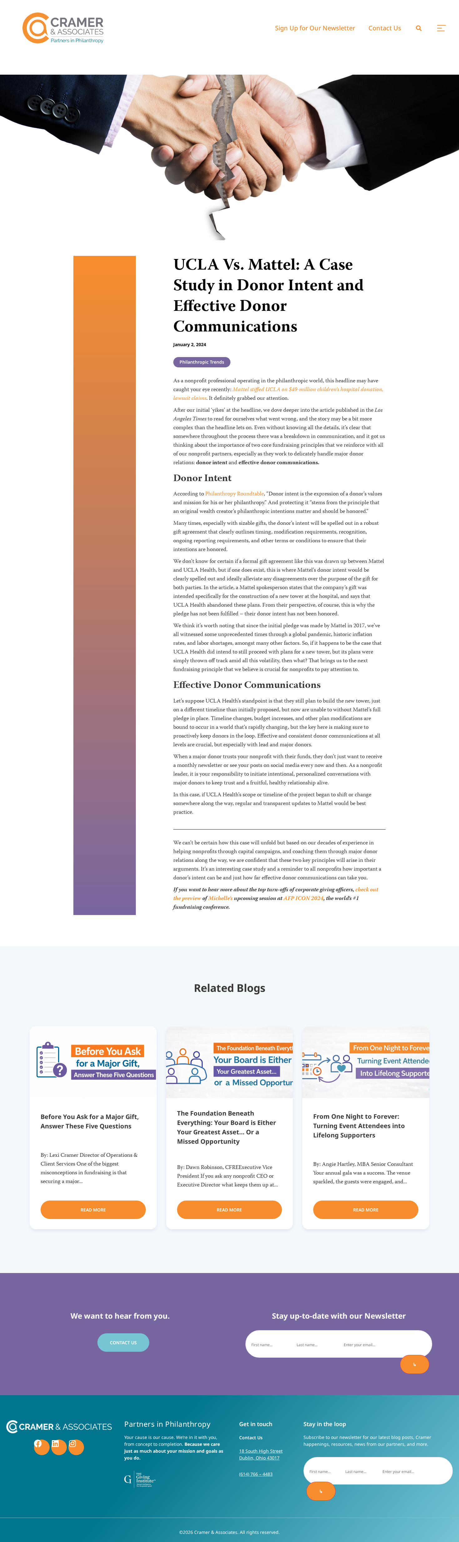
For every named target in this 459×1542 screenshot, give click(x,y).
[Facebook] (42, 1447)
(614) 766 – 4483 (256, 1474)
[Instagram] (76, 1447)
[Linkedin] (59, 1447)
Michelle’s (220, 898)
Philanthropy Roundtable (234, 494)
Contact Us (384, 28)
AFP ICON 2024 (303, 898)
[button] (419, 28)
